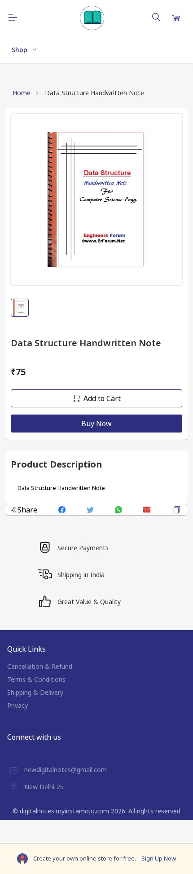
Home (22, 92)
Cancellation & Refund (39, 666)
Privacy (17, 705)
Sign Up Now (158, 858)
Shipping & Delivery (35, 692)
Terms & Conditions (36, 679)
